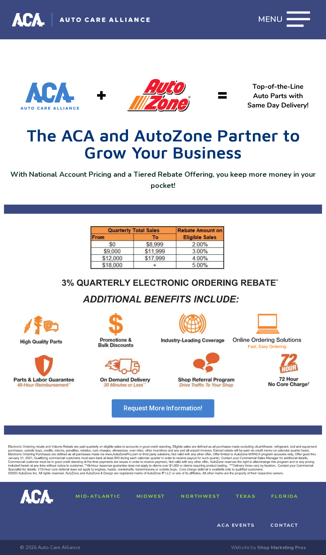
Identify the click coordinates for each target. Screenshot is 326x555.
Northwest (200, 496)
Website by (268, 547)
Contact (284, 525)
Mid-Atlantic (98, 496)
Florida (284, 496)
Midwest (150, 496)
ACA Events (235, 525)
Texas (245, 496)
